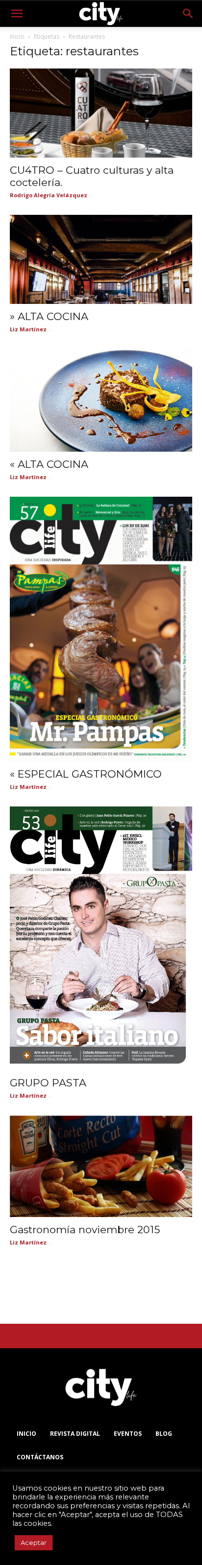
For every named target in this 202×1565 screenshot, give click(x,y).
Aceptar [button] (34, 1542)
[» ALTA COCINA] (101, 259)
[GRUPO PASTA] (101, 938)
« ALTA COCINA (49, 464)
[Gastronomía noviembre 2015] (101, 1166)
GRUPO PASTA (48, 1083)
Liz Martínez (28, 329)
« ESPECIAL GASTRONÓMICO (86, 774)
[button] (16, 13)
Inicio (17, 36)
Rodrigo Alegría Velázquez (48, 195)
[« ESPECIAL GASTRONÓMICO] (101, 629)
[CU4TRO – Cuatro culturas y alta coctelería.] (101, 113)
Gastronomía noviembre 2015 (85, 1229)
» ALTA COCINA (49, 316)
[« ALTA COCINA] (101, 400)
